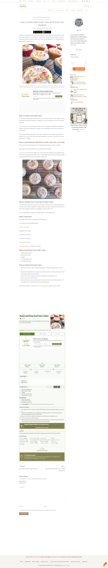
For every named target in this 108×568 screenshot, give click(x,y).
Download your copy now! (41, 427)
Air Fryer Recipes (59, 10)
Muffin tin (24, 381)
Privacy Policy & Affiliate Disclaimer (60, 561)
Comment (22, 487)
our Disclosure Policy (53, 87)
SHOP (44, 1)
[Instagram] (87, 1)
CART (48, 1)
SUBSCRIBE (53, 1)
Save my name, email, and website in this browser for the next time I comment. (38, 510)
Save (58, 334)
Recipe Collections (75, 561)
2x (61, 387)
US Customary (50, 387)
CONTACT (25, 1)
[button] (20, 330)
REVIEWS (73, 10)
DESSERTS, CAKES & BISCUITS (45, 19)
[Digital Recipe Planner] (78, 115)
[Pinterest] (89, 1)
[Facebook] (82, 1)
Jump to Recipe (38, 32)
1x (58, 387)
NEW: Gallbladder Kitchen (61, 1)
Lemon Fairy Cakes (24, 227)
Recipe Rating (22, 481)
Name (21, 506)
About (21, 561)
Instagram (27, 561)
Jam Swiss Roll (45, 285)
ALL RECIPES (35, 19)
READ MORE (73, 45)
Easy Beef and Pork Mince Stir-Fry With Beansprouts (55, 468)
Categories (73, 54)
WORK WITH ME (31, 1)
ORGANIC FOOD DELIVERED (72, 1)
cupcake (22, 152)
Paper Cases (24, 382)
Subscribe (84, 561)
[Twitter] (85, 1)
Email (45, 506)
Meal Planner (35, 561)
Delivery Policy (44, 561)
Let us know (27, 456)
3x (63, 387)
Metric (55, 387)
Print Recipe (48, 32)
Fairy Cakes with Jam (25, 246)
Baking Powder (28, 395)
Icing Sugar (27, 399)
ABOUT (20, 1)
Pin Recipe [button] (43, 334)
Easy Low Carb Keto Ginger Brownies (28, 467)
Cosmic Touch (66, 565)
